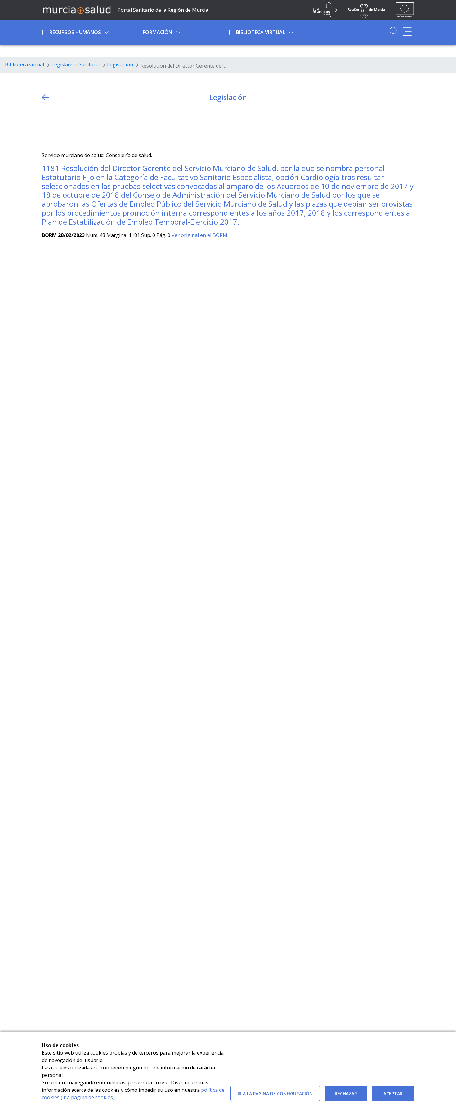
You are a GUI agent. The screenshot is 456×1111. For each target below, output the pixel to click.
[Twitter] (46, 127)
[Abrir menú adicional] (407, 31)
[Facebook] (59, 127)
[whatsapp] (71, 127)
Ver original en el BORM (199, 235)
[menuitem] (88, 31)
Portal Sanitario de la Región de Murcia (163, 10)
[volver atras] (45, 97)
